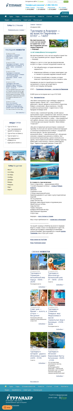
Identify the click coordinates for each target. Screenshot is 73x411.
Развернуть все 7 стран (16, 30)
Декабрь (10, 180)
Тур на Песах (13, 126)
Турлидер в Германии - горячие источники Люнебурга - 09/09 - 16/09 (14, 56)
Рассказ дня (38, 20)
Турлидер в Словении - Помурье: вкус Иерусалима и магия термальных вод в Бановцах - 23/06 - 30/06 (56, 316)
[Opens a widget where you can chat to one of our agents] (7, 407)
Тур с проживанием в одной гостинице (15, 130)
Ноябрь (10, 177)
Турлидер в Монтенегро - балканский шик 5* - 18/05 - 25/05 (55, 276)
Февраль (10, 184)
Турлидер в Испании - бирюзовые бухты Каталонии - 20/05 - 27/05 (56, 355)
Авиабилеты (16, 20)
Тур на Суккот (13, 136)
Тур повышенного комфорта (13, 139)
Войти (65, 13)
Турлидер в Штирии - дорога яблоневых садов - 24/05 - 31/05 (38, 354)
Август (10, 169)
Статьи (49, 16)
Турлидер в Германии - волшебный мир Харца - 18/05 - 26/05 (37, 277)
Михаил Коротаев (61, 395)
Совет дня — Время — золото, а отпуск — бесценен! (38, 312)
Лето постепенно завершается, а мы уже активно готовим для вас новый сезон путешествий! (14, 105)
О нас (56, 16)
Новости (41, 16)
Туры (11, 16)
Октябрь (10, 175)
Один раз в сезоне (14, 143)
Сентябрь (11, 172)
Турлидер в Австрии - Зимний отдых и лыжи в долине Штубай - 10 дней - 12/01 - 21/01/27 (14, 86)
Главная (32, 24)
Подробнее (41, 287)
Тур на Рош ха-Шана (15, 133)
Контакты (64, 16)
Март (9, 187)
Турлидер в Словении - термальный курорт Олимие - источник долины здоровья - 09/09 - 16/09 (15, 75)
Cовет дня (27, 20)
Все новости (34, 381)
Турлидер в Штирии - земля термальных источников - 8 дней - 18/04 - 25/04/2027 (15, 65)
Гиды (17, 16)
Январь (10, 182)
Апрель (10, 189)
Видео (7, 20)
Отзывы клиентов (28, 16)
